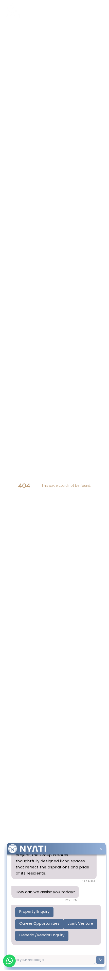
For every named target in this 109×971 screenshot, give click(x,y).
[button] (100, 10)
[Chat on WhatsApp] (9, 961)
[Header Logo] (24, 10)
